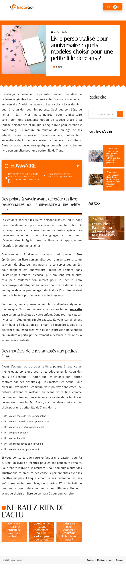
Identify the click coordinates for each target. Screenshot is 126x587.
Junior (99, 218)
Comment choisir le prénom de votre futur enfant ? (14, 530)
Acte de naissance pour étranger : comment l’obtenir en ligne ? (69, 529)
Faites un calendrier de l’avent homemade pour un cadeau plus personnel (41, 529)
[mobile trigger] (5, 7)
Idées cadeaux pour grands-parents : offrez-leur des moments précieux (113, 157)
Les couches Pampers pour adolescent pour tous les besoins (103, 229)
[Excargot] (22, 7)
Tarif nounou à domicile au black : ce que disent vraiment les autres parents (113, 180)
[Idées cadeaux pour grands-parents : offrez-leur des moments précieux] (96, 156)
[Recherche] (108, 7)
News (59, 67)
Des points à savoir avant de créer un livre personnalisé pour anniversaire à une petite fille (23, 178)
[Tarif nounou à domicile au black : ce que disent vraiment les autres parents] (96, 180)
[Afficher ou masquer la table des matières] (57, 166)
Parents (113, 149)
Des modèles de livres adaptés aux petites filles (60, 175)
